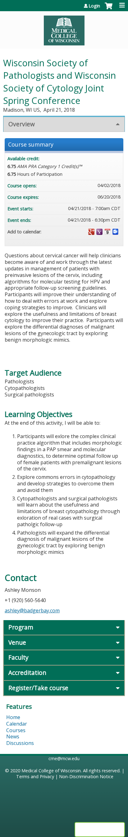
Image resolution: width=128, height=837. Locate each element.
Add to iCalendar (107, 231)
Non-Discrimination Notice (86, 776)
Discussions (20, 743)
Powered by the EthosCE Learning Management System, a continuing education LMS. (100, 829)
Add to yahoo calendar (99, 232)
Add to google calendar (91, 232)
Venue (17, 642)
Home (13, 717)
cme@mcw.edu (64, 758)
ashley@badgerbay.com (32, 610)
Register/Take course (38, 688)
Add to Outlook (115, 232)
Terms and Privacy (35, 776)
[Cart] (108, 9)
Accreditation (27, 672)
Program (20, 627)
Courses (15, 730)
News (12, 736)
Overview (21, 124)
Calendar (16, 723)
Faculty (18, 657)
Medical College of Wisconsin (51, 771)
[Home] (64, 28)
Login (94, 6)
